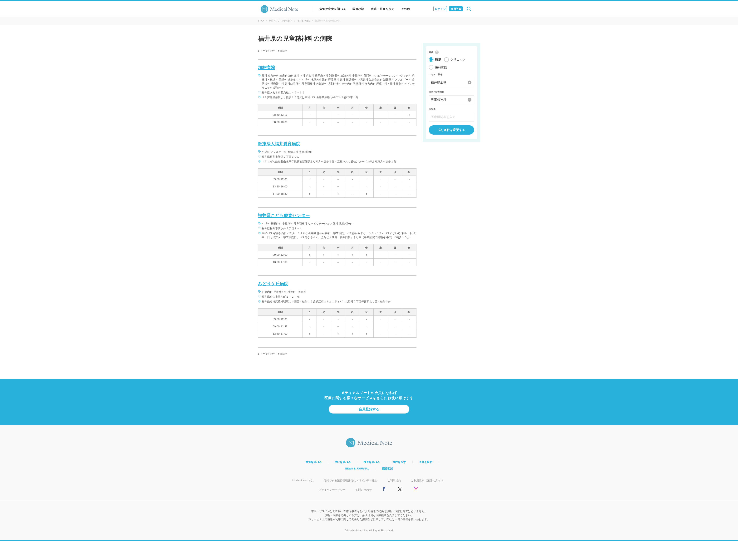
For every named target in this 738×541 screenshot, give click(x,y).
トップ (261, 20)
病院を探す (399, 462)
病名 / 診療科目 (436, 92)
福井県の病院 (303, 20)
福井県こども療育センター (284, 215)
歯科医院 (441, 67)
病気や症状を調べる (332, 8)
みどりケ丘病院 (273, 283)
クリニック (458, 59)
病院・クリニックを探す (280, 20)
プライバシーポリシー (332, 489)
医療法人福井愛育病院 (279, 143)
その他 (405, 8)
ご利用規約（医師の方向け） (428, 480)
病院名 (432, 109)
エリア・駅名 (436, 74)
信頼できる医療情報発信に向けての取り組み (350, 480)
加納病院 (266, 67)
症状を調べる (343, 462)
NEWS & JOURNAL (357, 468)
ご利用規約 (394, 480)
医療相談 (358, 8)
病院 (438, 59)
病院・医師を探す (383, 8)
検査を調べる (372, 462)
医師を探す (425, 462)
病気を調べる (314, 462)
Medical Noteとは (303, 480)
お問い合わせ (364, 489)
